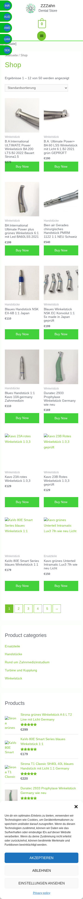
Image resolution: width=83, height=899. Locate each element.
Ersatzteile (12, 646)
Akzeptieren (41, 858)
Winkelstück (13, 678)
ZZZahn (48, 5)
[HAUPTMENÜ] (41, 35)
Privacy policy (41, 893)
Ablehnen (41, 870)
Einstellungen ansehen (41, 883)
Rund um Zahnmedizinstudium (27, 662)
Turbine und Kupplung (21, 670)
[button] (76, 806)
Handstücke (13, 654)
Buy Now (22, 166)
